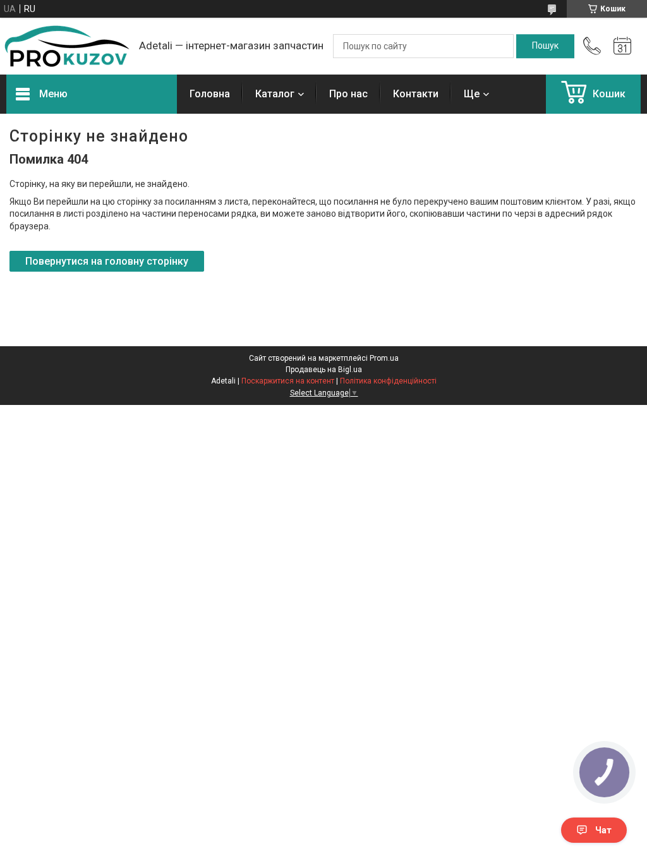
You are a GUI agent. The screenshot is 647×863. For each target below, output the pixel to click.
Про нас (348, 94)
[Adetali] (66, 46)
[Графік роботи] (622, 46)
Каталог (274, 94)
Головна (210, 94)
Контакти (415, 94)
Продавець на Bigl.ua (324, 369)
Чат (603, 830)
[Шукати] (545, 46)
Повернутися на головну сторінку (106, 261)
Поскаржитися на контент (287, 381)
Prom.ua (384, 358)
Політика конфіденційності (388, 381)
